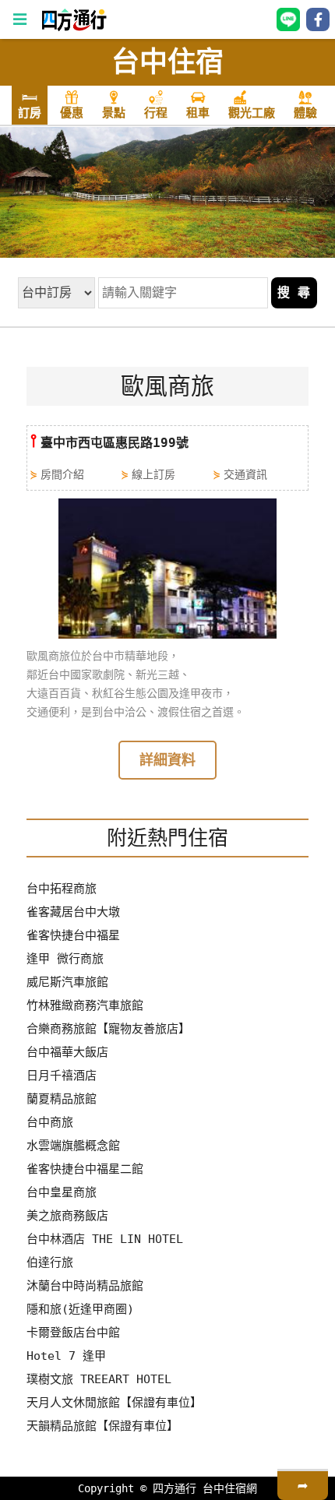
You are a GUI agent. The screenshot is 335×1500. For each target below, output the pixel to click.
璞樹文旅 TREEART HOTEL (98, 1379)
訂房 (29, 113)
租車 (198, 113)
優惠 (71, 113)
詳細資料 (167, 760)
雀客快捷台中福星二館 (84, 1169)
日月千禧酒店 (61, 1076)
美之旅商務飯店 (67, 1216)
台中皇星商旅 (61, 1192)
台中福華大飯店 (67, 1052)
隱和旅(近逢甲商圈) (80, 1309)
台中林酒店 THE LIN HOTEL (104, 1239)
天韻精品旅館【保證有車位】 (102, 1426)
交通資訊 (245, 474)
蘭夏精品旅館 (61, 1099)
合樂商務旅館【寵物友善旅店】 (108, 1029)
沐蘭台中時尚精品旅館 (84, 1286)
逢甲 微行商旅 (65, 959)
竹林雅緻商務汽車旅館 (84, 1005)
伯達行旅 (49, 1262)
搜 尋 (293, 292)
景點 (113, 113)
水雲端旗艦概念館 (73, 1146)
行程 (156, 113)
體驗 (305, 113)
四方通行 (174, 1488)
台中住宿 (167, 62)
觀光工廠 (251, 113)
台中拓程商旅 (61, 889)
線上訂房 (153, 474)
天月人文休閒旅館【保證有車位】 (114, 1403)
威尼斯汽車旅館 (67, 982)
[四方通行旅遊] (73, 27)
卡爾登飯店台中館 (73, 1333)
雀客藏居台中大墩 (73, 912)
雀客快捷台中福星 (73, 935)
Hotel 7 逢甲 (66, 1356)
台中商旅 (49, 1122)
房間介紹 (62, 474)
